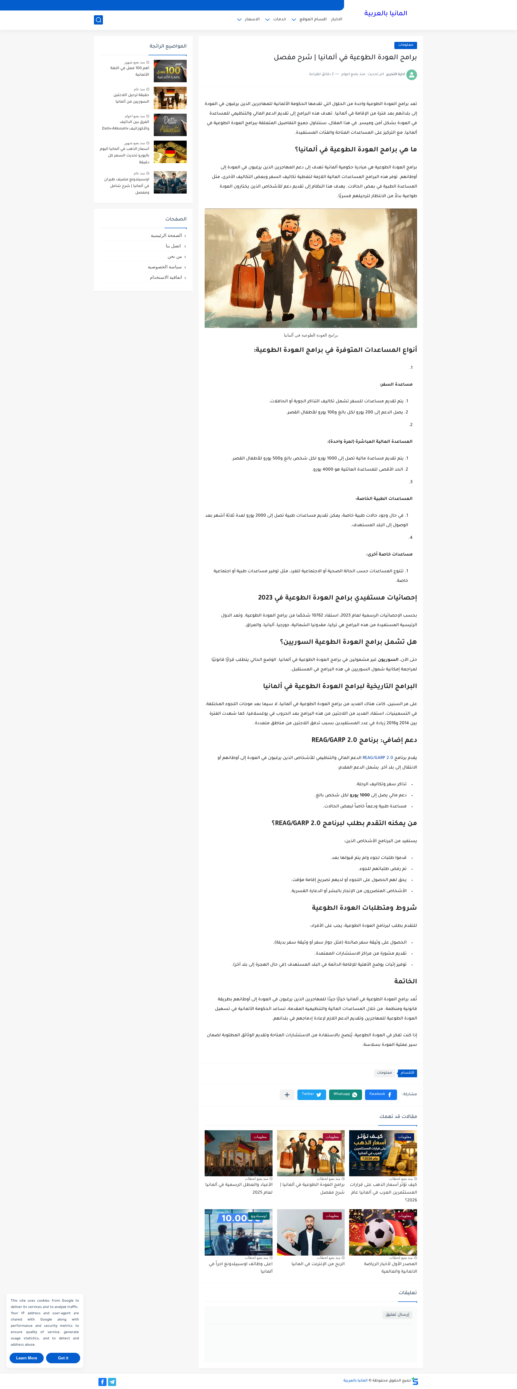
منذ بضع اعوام (135, 116)
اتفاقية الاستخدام (166, 277)
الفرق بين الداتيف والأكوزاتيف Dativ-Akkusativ (125, 125)
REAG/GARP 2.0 (378, 758)
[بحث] (98, 20)
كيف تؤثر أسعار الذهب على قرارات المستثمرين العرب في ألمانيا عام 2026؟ (383, 1193)
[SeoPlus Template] (415, 1381)
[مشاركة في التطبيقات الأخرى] (287, 1095)
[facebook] (102, 1382)
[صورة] (170, 71)
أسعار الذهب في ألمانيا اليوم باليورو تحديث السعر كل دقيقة (124, 156)
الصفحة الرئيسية (166, 235)
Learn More (26, 1358)
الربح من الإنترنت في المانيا (318, 1264)
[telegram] (112, 1382)
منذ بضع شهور (134, 62)
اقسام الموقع (313, 19)
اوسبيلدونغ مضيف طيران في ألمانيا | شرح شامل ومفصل (126, 186)
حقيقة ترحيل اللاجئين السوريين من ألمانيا (131, 98)
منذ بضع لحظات (401, 1179)
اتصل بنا (174, 245)
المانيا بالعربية (385, 14)
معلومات (405, 45)
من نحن (175, 256)
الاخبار (336, 19)
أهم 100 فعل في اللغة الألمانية (129, 71)
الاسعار (252, 19)
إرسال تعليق (397, 1315)
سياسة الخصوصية (165, 266)
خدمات (279, 19)
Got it (63, 1358)
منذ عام (139, 89)
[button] (381, 1095)
